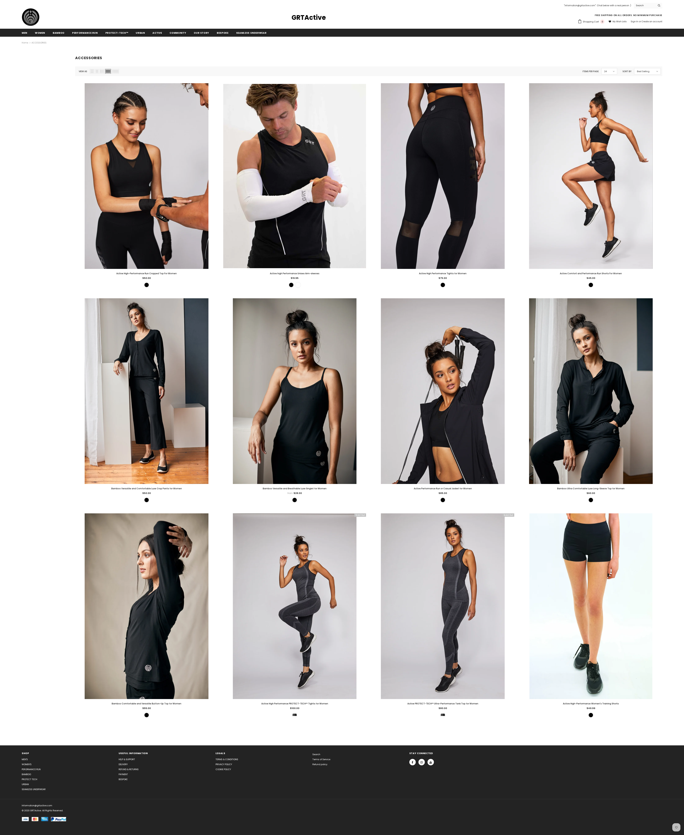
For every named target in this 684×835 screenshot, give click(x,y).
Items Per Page (590, 71)
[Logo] (31, 17)
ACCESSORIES (39, 42)
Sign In (635, 21)
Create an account (651, 21)
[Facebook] (412, 762)
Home (25, 42)
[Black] (146, 285)
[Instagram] (421, 762)
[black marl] (294, 715)
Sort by (627, 71)
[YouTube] (431, 762)
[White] (298, 285)
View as (83, 71)
